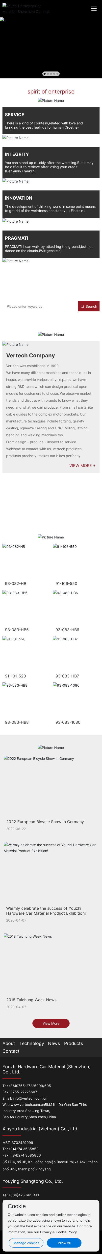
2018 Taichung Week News (31, 999)
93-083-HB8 (17, 722)
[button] (45, 74)
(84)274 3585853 (24, 1149)
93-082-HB (15, 583)
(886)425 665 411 (24, 1195)
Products (73, 1043)
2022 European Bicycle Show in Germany (45, 821)
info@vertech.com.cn (30, 1098)
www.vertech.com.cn (28, 1104)
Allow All (64, 1243)
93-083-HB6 (67, 629)
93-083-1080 (67, 722)
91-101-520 (15, 675)
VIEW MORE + (82, 465)
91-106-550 (66, 583)
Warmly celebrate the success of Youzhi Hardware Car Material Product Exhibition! (46, 911)
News (54, 1043)
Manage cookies (26, 1243)
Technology (31, 1043)
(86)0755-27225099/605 (30, 1086)
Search (91, 306)
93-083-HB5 (17, 629)
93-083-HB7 (67, 675)
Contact (11, 1051)
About (8, 1043)
